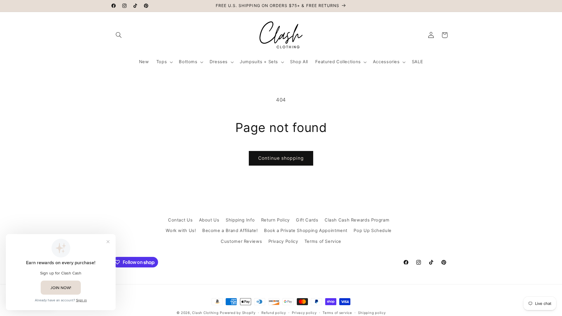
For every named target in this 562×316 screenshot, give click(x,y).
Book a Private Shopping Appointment (305, 230)
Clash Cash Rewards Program (357, 220)
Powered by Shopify (237, 313)
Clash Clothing (205, 313)
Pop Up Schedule (372, 230)
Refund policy (273, 313)
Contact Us (180, 220)
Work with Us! (181, 230)
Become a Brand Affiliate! (230, 230)
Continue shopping (281, 158)
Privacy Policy (283, 241)
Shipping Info (240, 220)
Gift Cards (307, 220)
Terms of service (337, 313)
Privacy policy (304, 313)
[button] (119, 35)
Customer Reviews (241, 241)
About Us (209, 220)
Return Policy (275, 220)
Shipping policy (371, 313)
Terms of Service (322, 241)
